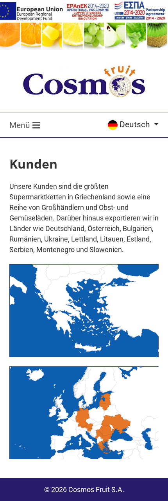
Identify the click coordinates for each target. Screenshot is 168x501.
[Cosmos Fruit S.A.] (84, 81)
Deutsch (136, 124)
